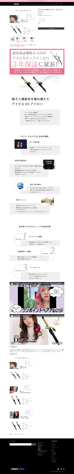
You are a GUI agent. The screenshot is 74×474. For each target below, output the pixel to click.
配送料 (40, 15)
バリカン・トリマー (34, 4)
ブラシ (39, 4)
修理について (40, 446)
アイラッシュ (45, 4)
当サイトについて (41, 442)
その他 (54, 4)
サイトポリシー (40, 453)
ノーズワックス (50, 4)
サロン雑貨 (53, 461)
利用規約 (39, 449)
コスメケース (53, 460)
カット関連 (53, 453)
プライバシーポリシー (41, 452)
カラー (41, 4)
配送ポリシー (40, 443)
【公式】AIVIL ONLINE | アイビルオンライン (58, 471)
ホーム (52, 443)
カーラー (53, 457)
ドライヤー (28, 4)
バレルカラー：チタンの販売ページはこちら (17, 45)
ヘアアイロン (24, 4)
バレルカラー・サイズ (42, 18)
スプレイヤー (53, 454)
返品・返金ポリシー (41, 445)
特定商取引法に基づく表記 (42, 450)
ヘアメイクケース (54, 458)
